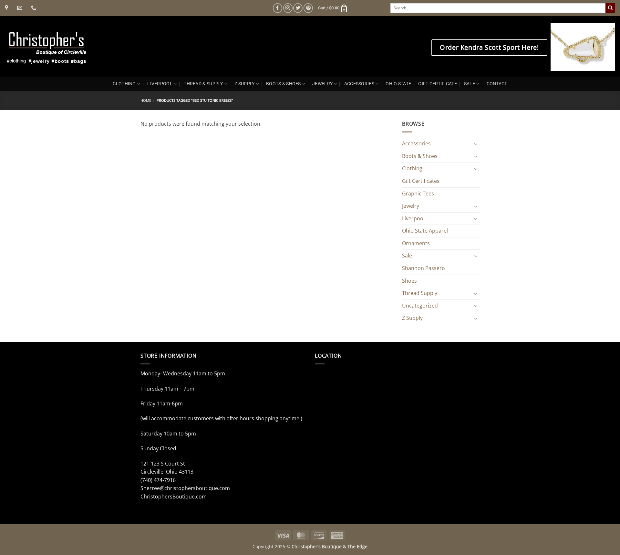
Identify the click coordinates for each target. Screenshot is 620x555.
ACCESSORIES (359, 84)
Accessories (416, 143)
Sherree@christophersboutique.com (185, 488)
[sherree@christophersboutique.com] (20, 8)
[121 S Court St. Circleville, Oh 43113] (7, 8)
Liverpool (413, 218)
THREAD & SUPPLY (203, 84)
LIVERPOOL (159, 84)
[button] (333, 8)
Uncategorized (420, 305)
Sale (407, 255)
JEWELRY (322, 84)
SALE (469, 84)
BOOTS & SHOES (283, 84)
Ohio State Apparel (425, 230)
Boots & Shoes (420, 156)
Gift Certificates (420, 180)
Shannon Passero (423, 268)
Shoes (409, 280)
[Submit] (610, 8)
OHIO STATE (398, 84)
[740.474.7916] (34, 8)
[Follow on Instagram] (288, 8)
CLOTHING (124, 84)
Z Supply (412, 317)
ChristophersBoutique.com (173, 496)
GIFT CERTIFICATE (437, 84)
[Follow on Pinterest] (308, 8)
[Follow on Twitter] (298, 8)
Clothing (412, 168)
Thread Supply (419, 293)
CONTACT (497, 84)
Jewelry (410, 205)
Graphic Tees (418, 193)
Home (145, 100)
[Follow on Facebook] (277, 8)
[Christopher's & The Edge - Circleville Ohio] (67, 46)
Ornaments (416, 243)
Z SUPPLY (244, 84)
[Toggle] (476, 144)
